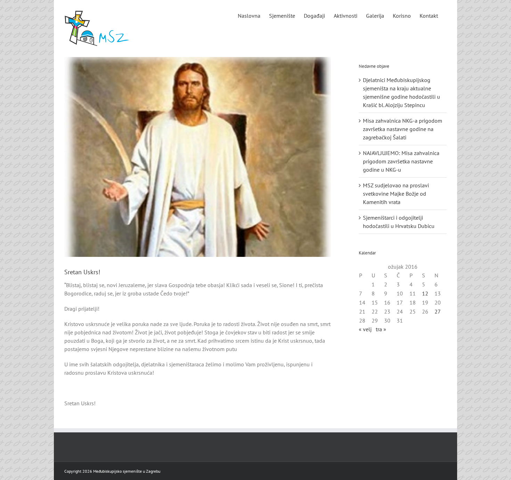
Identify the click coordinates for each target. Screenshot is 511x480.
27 (438, 311)
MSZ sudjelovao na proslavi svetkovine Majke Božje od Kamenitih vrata (396, 193)
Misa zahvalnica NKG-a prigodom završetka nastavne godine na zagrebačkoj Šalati (402, 129)
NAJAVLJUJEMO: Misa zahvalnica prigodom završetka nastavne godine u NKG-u (401, 161)
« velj (365, 329)
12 (425, 293)
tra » (381, 329)
